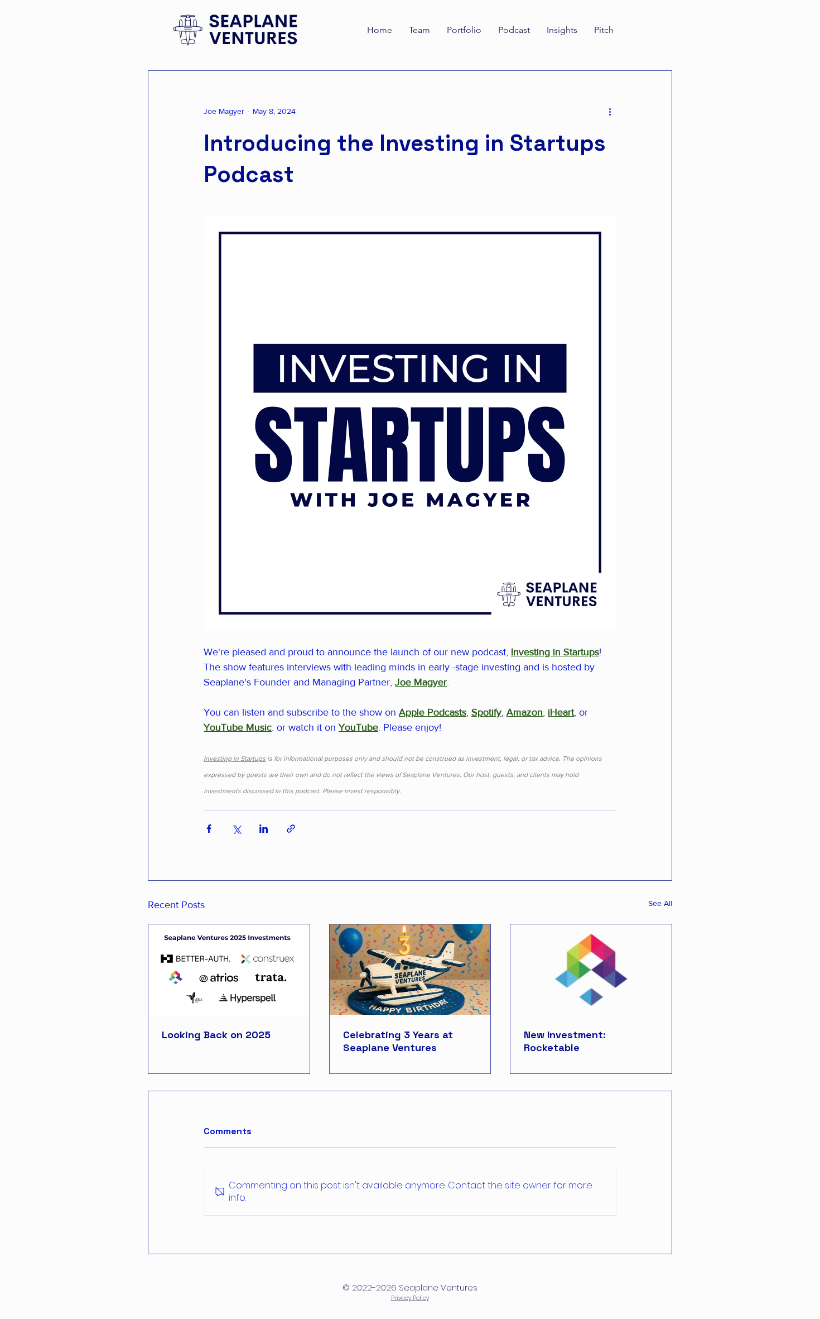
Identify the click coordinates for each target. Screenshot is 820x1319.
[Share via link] (291, 828)
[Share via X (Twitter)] (236, 828)
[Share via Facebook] (209, 828)
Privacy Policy (410, 1298)
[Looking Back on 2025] (229, 969)
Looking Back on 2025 (216, 1034)
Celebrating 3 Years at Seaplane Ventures (398, 1041)
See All (660, 903)
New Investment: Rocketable (565, 1041)
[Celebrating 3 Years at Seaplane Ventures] (410, 969)
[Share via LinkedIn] (263, 828)
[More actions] (609, 111)
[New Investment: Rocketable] (591, 969)
